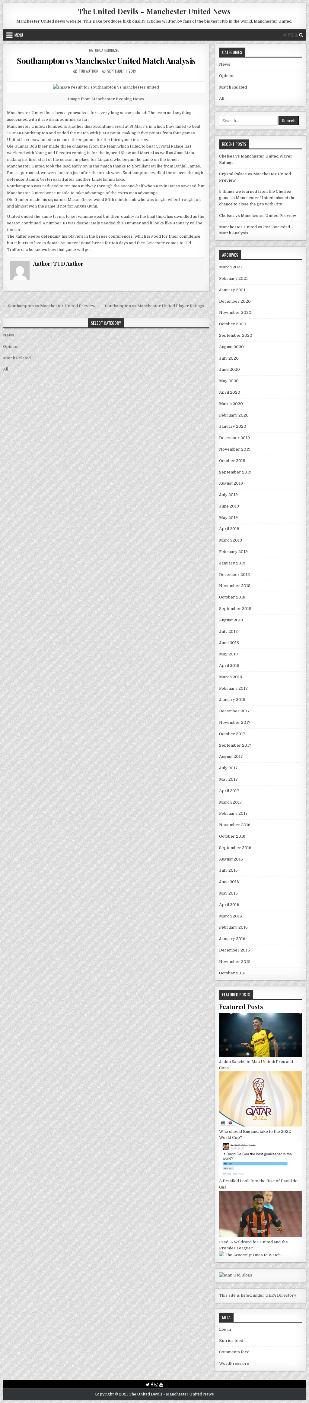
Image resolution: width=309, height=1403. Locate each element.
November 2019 (234, 449)
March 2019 (230, 540)
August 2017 (231, 756)
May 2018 (228, 654)
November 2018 (234, 585)
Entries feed (231, 1340)
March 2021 (230, 267)
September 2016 (235, 847)
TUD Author (88, 70)
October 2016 (232, 836)
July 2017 (228, 768)
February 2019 (233, 551)
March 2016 (230, 916)
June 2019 (229, 506)
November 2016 (234, 825)
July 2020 (229, 358)
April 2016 (229, 904)
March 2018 (230, 677)
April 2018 (229, 665)
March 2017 (230, 802)
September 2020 (235, 335)
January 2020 (232, 426)
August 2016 (231, 859)
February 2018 (233, 688)
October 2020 (232, 324)
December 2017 (234, 711)
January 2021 (232, 290)
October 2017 (232, 734)
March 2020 (231, 404)
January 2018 (232, 699)
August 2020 (231, 347)
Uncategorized (107, 50)
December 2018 (234, 574)
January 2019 (232, 563)
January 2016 (232, 938)
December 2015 (234, 950)
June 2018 (229, 642)
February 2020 (234, 415)
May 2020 (229, 381)
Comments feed (234, 1352)
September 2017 (235, 745)
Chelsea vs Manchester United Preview (257, 215)
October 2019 (232, 460)
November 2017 (234, 722)
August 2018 (231, 620)
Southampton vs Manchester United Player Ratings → (157, 306)
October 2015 (232, 973)
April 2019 (229, 529)
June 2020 (229, 369)
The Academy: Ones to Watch (253, 1255)
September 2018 (235, 608)
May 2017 (228, 779)
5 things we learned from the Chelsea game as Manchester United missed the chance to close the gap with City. (257, 197)
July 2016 (228, 870)
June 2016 (229, 882)
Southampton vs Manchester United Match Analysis (106, 60)
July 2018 (228, 631)
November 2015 (234, 961)
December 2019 (234, 438)
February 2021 (233, 278)
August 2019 (231, 483)
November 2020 (235, 312)
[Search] (301, 35)
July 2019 (228, 494)
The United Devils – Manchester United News (154, 11)
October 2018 (232, 597)
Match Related (17, 358)
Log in (225, 1329)
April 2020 (229, 392)
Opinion (10, 346)
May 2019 (228, 517)
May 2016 (228, 893)
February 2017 (233, 813)
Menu (18, 35)
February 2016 (233, 927)
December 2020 (235, 301)
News (8, 335)
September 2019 (235, 472)
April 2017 (229, 791)
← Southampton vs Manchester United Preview (49, 306)
